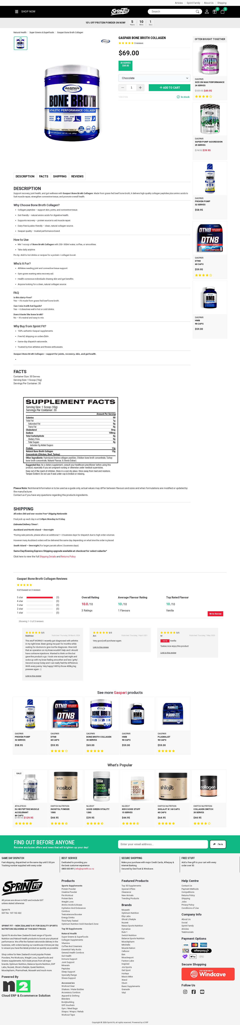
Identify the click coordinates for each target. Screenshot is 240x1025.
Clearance (126, 892)
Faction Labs (128, 961)
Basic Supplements (131, 986)
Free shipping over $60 (35, 2)
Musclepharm (128, 941)
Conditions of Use (190, 908)
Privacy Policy (188, 905)
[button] (25, 11)
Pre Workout (67, 895)
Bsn (123, 954)
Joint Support (68, 962)
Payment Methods (190, 889)
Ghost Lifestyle (129, 919)
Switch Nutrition (129, 935)
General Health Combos (73, 952)
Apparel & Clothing (70, 995)
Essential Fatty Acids (71, 949)
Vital (124, 992)
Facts (43, 176)
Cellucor (125, 951)
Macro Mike (127, 976)
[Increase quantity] (140, 87)
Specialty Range (69, 975)
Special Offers (128, 889)
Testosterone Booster (72, 914)
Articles (179, 3)
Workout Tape (68, 1015)
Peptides (66, 968)
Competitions (188, 892)
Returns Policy (188, 895)
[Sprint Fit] (120, 11)
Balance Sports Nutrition (133, 938)
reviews (138, 43)
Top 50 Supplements (72, 929)
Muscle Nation (128, 948)
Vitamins (66, 943)
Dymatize (126, 929)
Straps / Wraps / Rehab (73, 1011)
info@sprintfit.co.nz (84, 868)
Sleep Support (68, 971)
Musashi (126, 910)
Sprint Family (193, 3)
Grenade (126, 989)
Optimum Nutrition (130, 913)
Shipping (221, 3)
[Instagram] (186, 992)
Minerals (66, 965)
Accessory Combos (71, 992)
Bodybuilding (68, 1002)
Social (184, 922)
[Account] (207, 11)
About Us (209, 3)
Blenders (66, 999)
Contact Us (187, 885)
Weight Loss (67, 901)
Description (25, 176)
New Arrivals (127, 895)
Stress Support (69, 978)
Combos (66, 911)
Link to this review (33, 676)
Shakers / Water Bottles (73, 989)
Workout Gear (68, 986)
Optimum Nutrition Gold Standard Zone (80, 924)
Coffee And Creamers (72, 946)
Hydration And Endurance (74, 908)
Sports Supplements (72, 885)
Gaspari (121, 692)
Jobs (184, 901)
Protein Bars (67, 898)
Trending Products (130, 898)
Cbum (124, 983)
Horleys (125, 973)
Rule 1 (124, 932)
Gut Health (66, 956)
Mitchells (126, 945)
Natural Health (20, 32)
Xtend (124, 980)
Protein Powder (69, 889)
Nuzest (125, 922)
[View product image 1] (20, 43)
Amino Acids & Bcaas (72, 905)
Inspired (125, 964)
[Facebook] (194, 992)
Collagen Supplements (72, 940)
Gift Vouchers (68, 1005)
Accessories (68, 983)
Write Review (215, 614)
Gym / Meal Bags (70, 1008)
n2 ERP (145, 1022)
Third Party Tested (70, 921)
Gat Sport (126, 970)
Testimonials (187, 932)
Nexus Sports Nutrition (132, 925)
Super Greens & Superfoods (42, 32)
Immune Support (69, 959)
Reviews (77, 176)
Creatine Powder (69, 892)
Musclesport (128, 957)
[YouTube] (202, 992)
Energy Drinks (68, 917)
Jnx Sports (127, 967)
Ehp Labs (126, 916)
